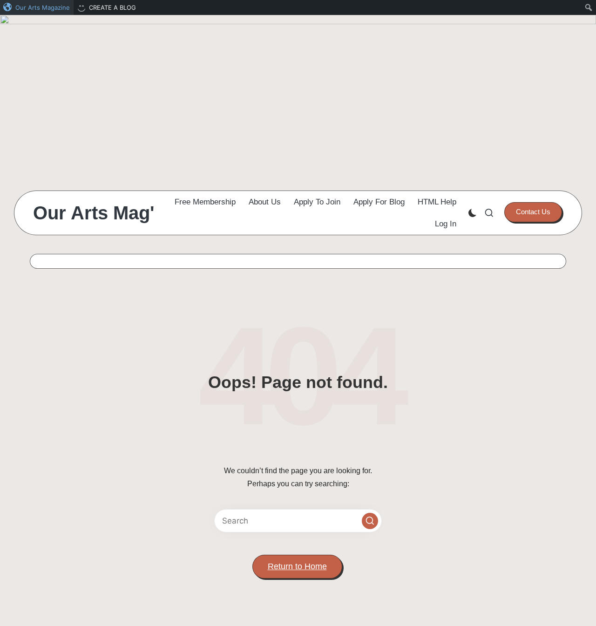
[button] (533, 212)
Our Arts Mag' (94, 213)
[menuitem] (37, 7)
